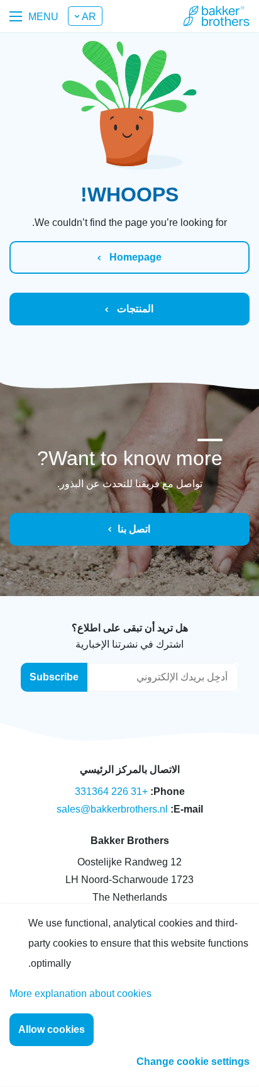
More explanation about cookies (80, 993)
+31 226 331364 (111, 791)
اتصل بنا (134, 529)
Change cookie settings (193, 1061)
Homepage (134, 257)
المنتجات (133, 308)
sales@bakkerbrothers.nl (112, 809)
